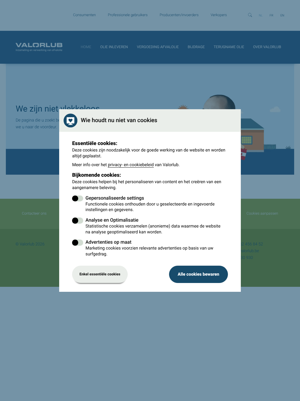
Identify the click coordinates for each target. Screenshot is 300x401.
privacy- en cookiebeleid (131, 164)
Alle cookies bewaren (198, 274)
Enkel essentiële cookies (99, 274)
